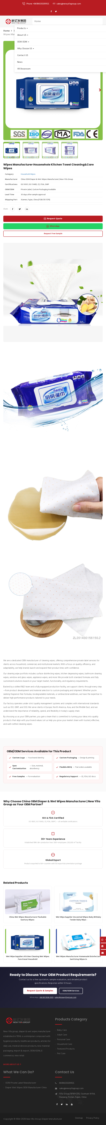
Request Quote (54, 218)
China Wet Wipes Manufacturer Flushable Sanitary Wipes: (27, 918)
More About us (11, 1064)
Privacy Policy (92, 1118)
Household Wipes (28, 174)
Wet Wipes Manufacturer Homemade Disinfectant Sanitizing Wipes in (78, 958)
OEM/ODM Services (71, 990)
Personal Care (63, 1039)
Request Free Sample (53, 233)
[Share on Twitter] (19, 209)
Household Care (64, 1044)
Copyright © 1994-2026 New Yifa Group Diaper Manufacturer (32, 1119)
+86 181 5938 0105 (46, 997)
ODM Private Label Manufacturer (20, 1083)
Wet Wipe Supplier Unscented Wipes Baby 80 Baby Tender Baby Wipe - (78, 918)
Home (37, 21)
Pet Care (61, 1053)
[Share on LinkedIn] (27, 209)
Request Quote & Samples (40, 990)
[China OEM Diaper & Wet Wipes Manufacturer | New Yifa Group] (15, 21)
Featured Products (66, 1049)
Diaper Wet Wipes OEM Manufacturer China (26, 1087)
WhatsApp (54, 226)
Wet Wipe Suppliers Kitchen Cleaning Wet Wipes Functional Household (27, 958)
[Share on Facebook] (12, 209)
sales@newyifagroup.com (65, 997)
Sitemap (79, 1118)
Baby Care (62, 1030)
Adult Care (62, 1035)
